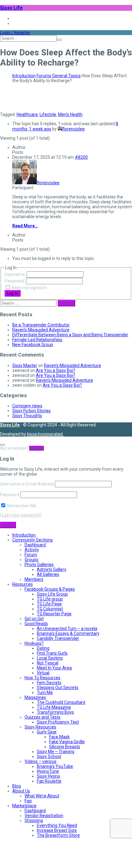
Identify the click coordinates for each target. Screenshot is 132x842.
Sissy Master (24, 365)
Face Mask (59, 736)
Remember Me (21, 505)
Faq (28, 800)
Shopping (34, 820)
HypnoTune (48, 771)
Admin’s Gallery (51, 569)
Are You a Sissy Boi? (55, 370)
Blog (16, 786)
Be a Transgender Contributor (41, 324)
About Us (21, 790)
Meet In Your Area (54, 667)
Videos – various (40, 761)
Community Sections (32, 539)
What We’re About (42, 795)
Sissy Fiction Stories (31, 410)
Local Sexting (50, 658)
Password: (15, 280)
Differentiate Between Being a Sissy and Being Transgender (70, 334)
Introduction (24, 75)
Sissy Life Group (52, 594)
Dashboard (35, 544)
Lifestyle (48, 114)
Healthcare (27, 114)
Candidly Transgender (58, 638)
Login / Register (15, 32)
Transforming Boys (55, 712)
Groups (31, 559)
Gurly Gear (47, 731)
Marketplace (24, 805)
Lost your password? (22, 515)
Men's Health (70, 114)
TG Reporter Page (54, 613)
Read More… (25, 225)
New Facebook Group (32, 344)
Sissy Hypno (48, 776)
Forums (44, 75)
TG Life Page (49, 603)
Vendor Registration (44, 815)
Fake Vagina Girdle (67, 741)
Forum (31, 554)
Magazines (35, 697)
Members (34, 579)
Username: (16, 274)
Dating (43, 648)
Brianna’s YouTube (55, 766)
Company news (27, 405)
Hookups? (34, 643)
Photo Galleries (39, 564)
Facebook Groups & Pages (50, 589)
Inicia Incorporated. (45, 434)
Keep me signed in (29, 287)
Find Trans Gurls (52, 653)
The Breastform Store (58, 835)
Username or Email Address (27, 483)
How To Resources (42, 677)
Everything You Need (57, 825)
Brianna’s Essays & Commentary (68, 633)
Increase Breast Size (57, 830)
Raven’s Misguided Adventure (40, 329)
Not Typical (47, 662)
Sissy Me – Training (55, 751)
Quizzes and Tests (42, 717)
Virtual (43, 672)
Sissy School (49, 756)
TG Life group (50, 599)
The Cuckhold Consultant (61, 702)
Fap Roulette (49, 781)
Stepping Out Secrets (57, 687)
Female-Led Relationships (37, 339)
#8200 (81, 157)
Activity (32, 549)
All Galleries (48, 574)
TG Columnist (50, 608)
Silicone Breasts (64, 746)
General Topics (66, 75)
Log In (12, 293)
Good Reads (36, 623)
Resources (22, 584)
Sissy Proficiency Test (58, 722)
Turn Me (45, 692)
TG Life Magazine (54, 707)
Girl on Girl (34, 618)
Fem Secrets (49, 682)
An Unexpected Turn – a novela (67, 628)
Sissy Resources (40, 726)
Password (9, 494)
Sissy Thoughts (27, 415)
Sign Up (36, 448)
